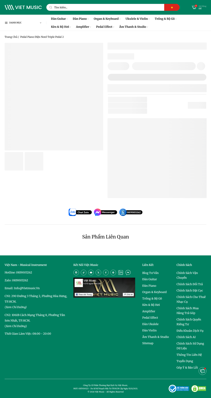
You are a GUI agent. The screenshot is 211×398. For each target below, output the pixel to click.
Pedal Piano (138, 111)
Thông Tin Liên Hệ (189, 355)
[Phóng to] (97, 49)
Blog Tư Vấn (150, 273)
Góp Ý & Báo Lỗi (187, 367)
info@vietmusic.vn (27, 288)
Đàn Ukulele (150, 324)
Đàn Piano (149, 285)
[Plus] (125, 66)
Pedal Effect (150, 317)
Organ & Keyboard (154, 292)
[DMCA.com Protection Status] (198, 388)
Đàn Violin (149, 330)
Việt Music (133, 160)
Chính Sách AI (186, 337)
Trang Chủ (11, 36)
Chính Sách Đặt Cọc (190, 290)
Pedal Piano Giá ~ (135, 186)
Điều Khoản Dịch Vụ (190, 330)
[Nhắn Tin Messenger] (128, 272)
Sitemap (147, 343)
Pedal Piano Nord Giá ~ (139, 191)
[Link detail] (76, 272)
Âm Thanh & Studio (155, 337)
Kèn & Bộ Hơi (151, 305)
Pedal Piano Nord (127, 181)
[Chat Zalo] (120, 272)
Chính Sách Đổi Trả (190, 284)
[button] (201, 66)
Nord (130, 105)
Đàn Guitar (149, 279)
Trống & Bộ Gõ (152, 298)
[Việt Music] (23, 7)
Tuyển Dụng (185, 361)
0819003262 (24, 272)
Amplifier (148, 311)
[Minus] (112, 66)
